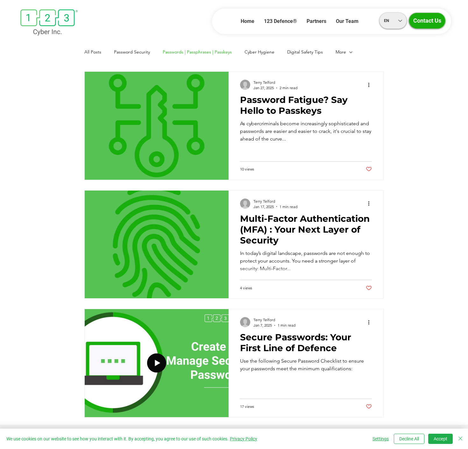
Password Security (132, 52)
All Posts (92, 52)
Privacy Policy (243, 438)
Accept (440, 438)
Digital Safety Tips (305, 52)
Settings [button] (380, 438)
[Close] (460, 439)
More (341, 52)
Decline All (409, 438)
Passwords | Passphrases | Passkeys (197, 52)
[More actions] (371, 85)
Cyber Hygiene (259, 52)
